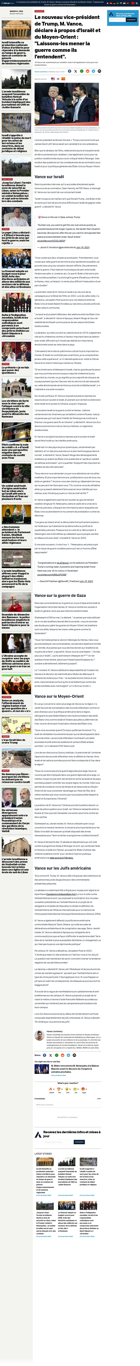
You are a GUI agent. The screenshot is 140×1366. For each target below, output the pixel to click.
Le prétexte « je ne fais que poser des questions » (15, 370)
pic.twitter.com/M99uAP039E (51, 574)
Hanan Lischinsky (41, 72)
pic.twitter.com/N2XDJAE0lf (51, 240)
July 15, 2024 (86, 581)
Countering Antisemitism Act (61, 894)
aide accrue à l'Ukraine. (61, 857)
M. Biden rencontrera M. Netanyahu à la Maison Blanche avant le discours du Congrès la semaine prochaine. (75, 1068)
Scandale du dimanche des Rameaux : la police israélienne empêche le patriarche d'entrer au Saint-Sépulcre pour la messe (16, 621)
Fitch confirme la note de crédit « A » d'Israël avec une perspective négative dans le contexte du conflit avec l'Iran (15, 451)
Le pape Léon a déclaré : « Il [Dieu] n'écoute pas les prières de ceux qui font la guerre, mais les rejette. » (16, 238)
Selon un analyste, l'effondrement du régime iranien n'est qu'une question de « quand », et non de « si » (16, 706)
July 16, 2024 (82, 247)
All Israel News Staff (58, 1075)
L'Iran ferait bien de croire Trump (13, 741)
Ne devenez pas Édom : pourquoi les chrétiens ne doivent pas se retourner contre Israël (16, 778)
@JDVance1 (63, 562)
